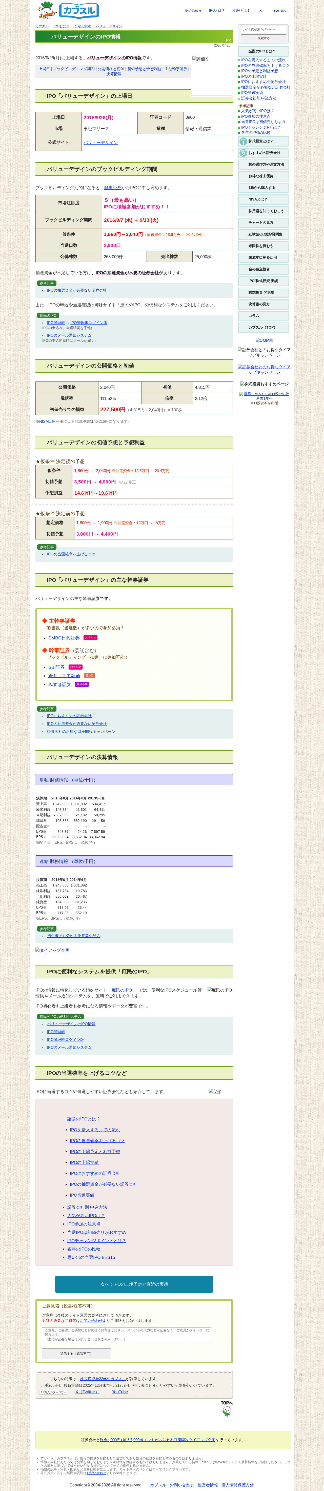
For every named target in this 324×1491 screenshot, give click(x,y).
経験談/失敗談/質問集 (265, 234)
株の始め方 (193, 10)
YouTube (279, 10)
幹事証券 (113, 187)
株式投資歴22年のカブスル (103, 1379)
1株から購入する (262, 188)
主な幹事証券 (176, 69)
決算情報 (114, 74)
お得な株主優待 (261, 176)
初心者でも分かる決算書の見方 (73, 936)
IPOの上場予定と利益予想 (95, 1151)
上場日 (44, 69)
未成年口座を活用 (263, 257)
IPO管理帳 (56, 322)
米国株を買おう (261, 246)
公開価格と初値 (111, 69)
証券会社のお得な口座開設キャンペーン (81, 731)
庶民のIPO (122, 990)
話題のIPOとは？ (83, 1119)
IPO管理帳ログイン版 (88, 322)
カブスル (158, 1485)
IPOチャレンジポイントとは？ (96, 1240)
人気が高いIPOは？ (86, 1215)
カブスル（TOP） (263, 327)
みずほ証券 (59, 684)
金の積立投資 (259, 269)
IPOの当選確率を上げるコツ (71, 554)
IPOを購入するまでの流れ (95, 1129)
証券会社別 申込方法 (87, 1207)
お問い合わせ (91, 1320)
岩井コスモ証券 (64, 675)
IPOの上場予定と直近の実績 (140, 1284)
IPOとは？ (217, 10)
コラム (254, 316)
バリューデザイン (101, 142)
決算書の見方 (259, 304)
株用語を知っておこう (266, 211)
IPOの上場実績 (84, 1162)
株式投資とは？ (261, 141)
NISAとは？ (241, 10)
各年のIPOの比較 (83, 1249)
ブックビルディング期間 (74, 69)
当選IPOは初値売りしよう (263, 122)
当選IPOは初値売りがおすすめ (96, 1232)
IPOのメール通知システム (69, 335)
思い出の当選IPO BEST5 (91, 1257)
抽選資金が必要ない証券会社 (266, 87)
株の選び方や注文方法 (266, 164)
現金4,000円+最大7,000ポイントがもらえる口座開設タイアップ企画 (157, 1440)
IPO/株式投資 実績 (263, 281)
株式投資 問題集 (261, 292)
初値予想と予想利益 (144, 69)
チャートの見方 (261, 222)
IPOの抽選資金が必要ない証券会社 (77, 290)
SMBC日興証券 (64, 637)
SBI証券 (56, 667)
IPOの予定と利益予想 (259, 71)
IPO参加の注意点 (83, 1224)
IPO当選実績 (82, 1195)
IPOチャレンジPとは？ (261, 127)
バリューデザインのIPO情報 (71, 1024)
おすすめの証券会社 (264, 153)
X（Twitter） (87, 1391)
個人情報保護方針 (237, 1485)
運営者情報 (208, 1485)
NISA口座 (47, 421)
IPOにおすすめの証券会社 (69, 716)
